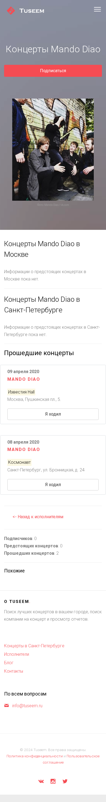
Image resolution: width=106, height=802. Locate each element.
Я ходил (53, 414)
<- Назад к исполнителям (38, 516)
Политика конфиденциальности (35, 756)
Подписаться (53, 70)
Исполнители (16, 654)
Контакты (13, 671)
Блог (9, 662)
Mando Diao (23, 379)
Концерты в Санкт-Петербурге (34, 645)
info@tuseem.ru (27, 705)
